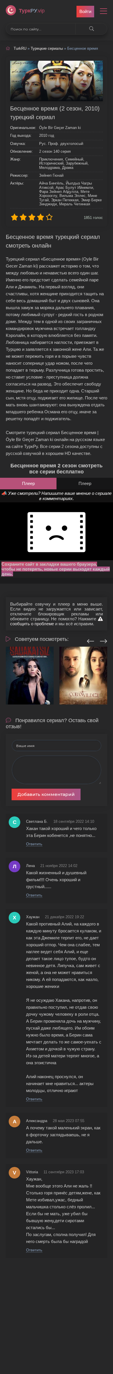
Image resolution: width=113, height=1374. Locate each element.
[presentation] (90, 640)
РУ (32, 11)
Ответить (34, 844)
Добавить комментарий (46, 794)
